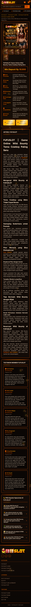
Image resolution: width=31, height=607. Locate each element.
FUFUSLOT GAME (5, 593)
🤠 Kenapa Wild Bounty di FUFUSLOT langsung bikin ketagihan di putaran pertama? (14, 507)
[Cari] (27, 6)
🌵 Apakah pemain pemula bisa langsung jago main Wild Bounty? (13, 526)
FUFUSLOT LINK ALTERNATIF (8, 583)
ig (9, 555)
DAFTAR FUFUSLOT (21, 122)
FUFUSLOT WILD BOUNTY (10, 352)
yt (6, 555)
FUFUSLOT (6, 11)
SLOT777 (3, 580)
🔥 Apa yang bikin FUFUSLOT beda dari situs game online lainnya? (13, 537)
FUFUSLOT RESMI (5, 595)
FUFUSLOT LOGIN (12, 15)
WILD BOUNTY (7, 252)
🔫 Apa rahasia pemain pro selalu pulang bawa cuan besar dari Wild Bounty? (13, 514)
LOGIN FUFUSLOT (9, 122)
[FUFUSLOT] (8, 2)
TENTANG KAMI (17, 11)
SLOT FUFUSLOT (5, 578)
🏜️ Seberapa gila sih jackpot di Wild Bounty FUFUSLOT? (14, 532)
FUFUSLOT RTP (5, 585)
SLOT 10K (3, 599)
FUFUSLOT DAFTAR (23, 15)
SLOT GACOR (4, 597)
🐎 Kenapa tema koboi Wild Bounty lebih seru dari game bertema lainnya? (13, 521)
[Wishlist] (25, 2)
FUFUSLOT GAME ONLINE (7, 16)
